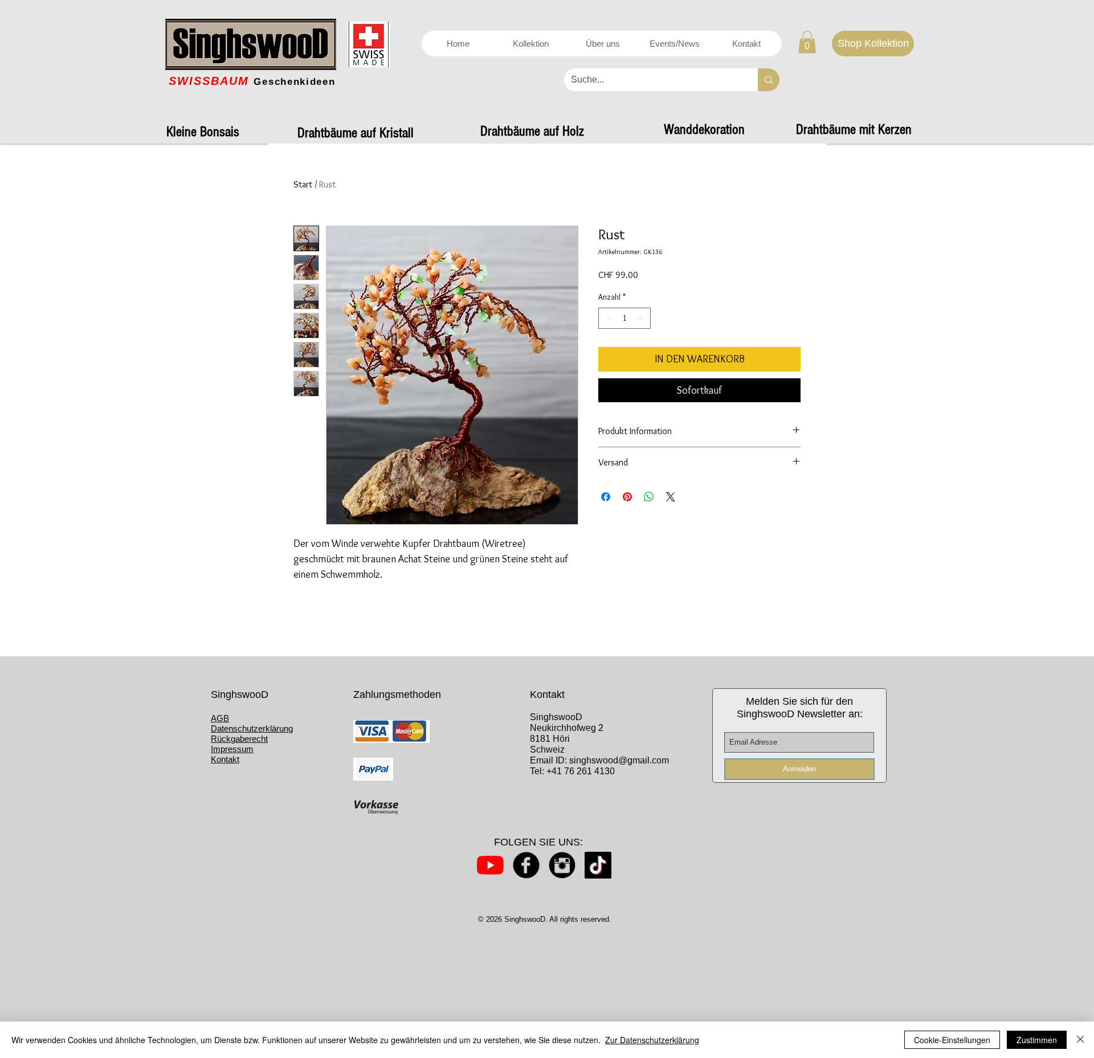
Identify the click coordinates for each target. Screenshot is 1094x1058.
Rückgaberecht (239, 739)
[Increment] (642, 318)
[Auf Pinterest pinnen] (627, 497)
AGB (220, 718)
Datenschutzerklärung (252, 728)
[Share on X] (670, 497)
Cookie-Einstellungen (952, 1039)
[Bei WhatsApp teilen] (649, 497)
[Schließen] (1080, 1040)
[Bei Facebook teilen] (606, 497)
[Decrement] (607, 318)
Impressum (232, 749)
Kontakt (225, 759)
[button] (807, 42)
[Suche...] (768, 79)
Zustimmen (1037, 1039)
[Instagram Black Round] (562, 865)
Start (302, 184)
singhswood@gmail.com (619, 760)
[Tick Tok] (598, 865)
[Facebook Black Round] (526, 865)
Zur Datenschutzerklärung (652, 1039)
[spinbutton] (624, 318)
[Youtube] (490, 865)
